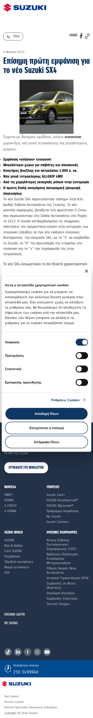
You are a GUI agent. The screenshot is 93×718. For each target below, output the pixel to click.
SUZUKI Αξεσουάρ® (59, 506)
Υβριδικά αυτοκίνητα (18, 562)
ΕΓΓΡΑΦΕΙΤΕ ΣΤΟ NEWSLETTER (26, 467)
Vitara (8, 500)
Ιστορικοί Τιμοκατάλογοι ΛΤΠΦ (67, 578)
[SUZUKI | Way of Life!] (25, 7)
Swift (8, 495)
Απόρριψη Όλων (46, 442)
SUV (7, 573)
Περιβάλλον (12, 556)
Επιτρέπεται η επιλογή (46, 428)
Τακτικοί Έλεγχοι (57, 604)
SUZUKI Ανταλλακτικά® (62, 500)
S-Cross (10, 506)
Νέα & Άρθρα (13, 546)
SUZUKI (9, 540)
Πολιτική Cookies (14, 702)
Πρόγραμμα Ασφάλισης (62, 511)
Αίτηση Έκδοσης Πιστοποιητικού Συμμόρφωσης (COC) (61, 544)
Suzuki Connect (57, 522)
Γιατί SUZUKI (13, 551)
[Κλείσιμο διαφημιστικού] (86, 270)
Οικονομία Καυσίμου (60, 593)
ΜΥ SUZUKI (11, 623)
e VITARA (10, 511)
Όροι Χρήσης (11, 696)
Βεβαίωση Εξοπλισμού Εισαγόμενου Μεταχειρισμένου (62, 558)
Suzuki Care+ (55, 495)
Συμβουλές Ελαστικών (61, 598)
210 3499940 (25, 672)
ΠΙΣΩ (16, 36)
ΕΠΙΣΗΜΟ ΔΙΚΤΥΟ (14, 614)
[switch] (82, 355)
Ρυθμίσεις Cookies (65, 400)
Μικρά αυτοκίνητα (16, 567)
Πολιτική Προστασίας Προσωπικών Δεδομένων (30, 707)
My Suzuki (53, 516)
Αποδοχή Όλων (47, 414)
